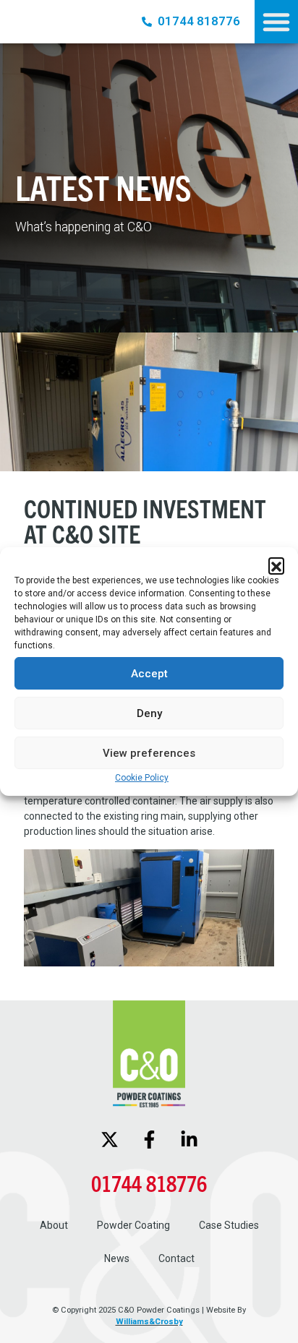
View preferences (149, 753)
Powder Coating (133, 1225)
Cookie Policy (142, 778)
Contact (176, 1258)
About (54, 1225)
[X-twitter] (109, 1140)
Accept (149, 673)
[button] (276, 565)
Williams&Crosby (149, 1321)
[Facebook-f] (149, 1140)
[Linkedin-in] (189, 1140)
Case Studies (229, 1225)
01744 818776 (149, 1183)
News (116, 1258)
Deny (149, 713)
